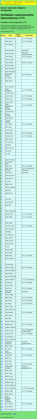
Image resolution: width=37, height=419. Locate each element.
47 (1, 172)
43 (1, 163)
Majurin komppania (18, 1)
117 (2, 373)
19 (1, 90)
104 (2, 336)
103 (2, 333)
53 (1, 190)
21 (1, 96)
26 (1, 111)
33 (1, 133)
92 (1, 303)
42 (1, 160)
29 (1, 121)
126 (2, 400)
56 (1, 199)
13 (1, 71)
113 (2, 361)
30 (1, 124)
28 (1, 118)
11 (1, 65)
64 (1, 223)
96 (1, 315)
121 (2, 385)
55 (1, 196)
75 (1, 252)
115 (2, 367)
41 (1, 157)
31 (1, 127)
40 (1, 154)
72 (1, 244)
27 (1, 114)
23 (1, 102)
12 (1, 68)
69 (1, 235)
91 (1, 300)
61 (1, 214)
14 (1, 74)
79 (1, 264)
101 (2, 327)
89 (1, 294)
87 (1, 288)
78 (1, 261)
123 (2, 391)
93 (1, 306)
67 (1, 229)
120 (2, 382)
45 (1, 166)
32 (1, 130)
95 (1, 312)
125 (2, 397)
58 (1, 205)
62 (1, 217)
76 (1, 255)
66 (1, 226)
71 (1, 241)
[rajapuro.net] (1, 1)
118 (2, 376)
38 (1, 148)
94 (1, 309)
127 (2, 403)
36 (1, 142)
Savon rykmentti (7, 1)
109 (2, 349)
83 (1, 276)
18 (1, 87)
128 (2, 406)
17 (1, 84)
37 (1, 145)
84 (1, 279)
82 (1, 273)
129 (2, 409)
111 (2, 355)
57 (1, 202)
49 (1, 178)
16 (1, 81)
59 (1, 208)
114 (2, 364)
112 (2, 358)
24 (1, 105)
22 (1, 99)
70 (1, 238)
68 (1, 232)
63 (1, 220)
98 (1, 321)
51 (1, 184)
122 (2, 388)
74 (1, 249)
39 (1, 151)
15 (1, 78)
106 (2, 342)
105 (2, 339)
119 (2, 379)
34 (1, 136)
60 (1, 211)
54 (1, 193)
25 (1, 108)
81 (1, 270)
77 (1, 258)
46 (1, 169)
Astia (14, 414)
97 (1, 318)
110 (2, 352)
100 (2, 324)
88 (1, 291)
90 (1, 297)
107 (2, 346)
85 (1, 282)
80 (1, 267)
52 (1, 187)
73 (1, 246)
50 (1, 181)
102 (2, 330)
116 (2, 370)
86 (1, 285)
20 (1, 93)
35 (1, 139)
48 (1, 175)
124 (2, 394)
